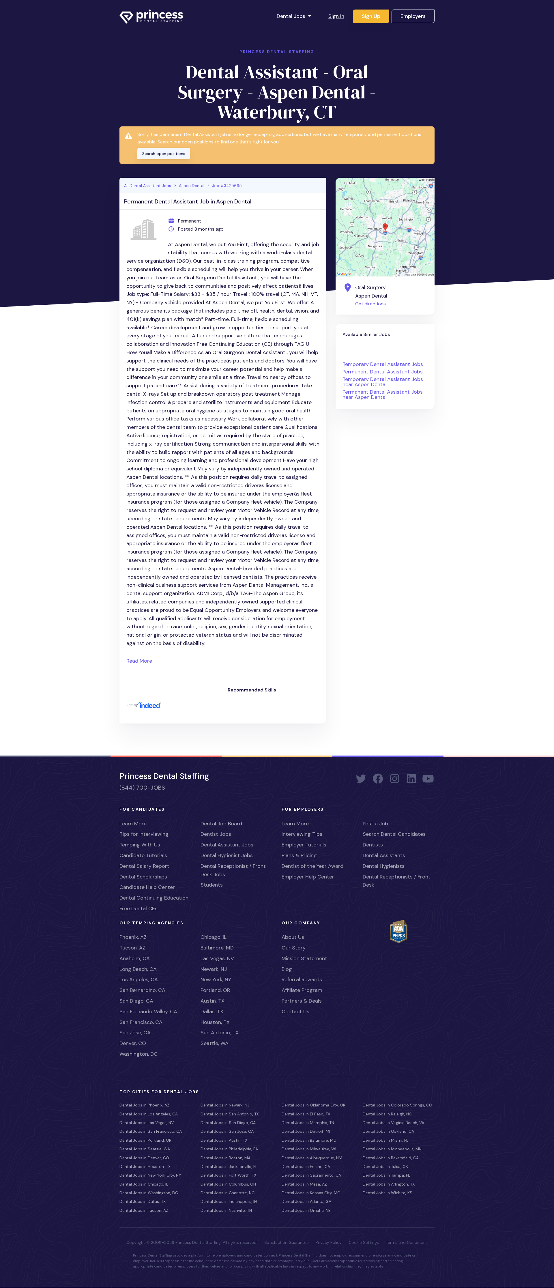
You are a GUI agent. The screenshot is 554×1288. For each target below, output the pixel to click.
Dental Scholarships (143, 876)
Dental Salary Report (144, 866)
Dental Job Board (221, 823)
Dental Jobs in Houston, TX (145, 1166)
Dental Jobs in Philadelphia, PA (229, 1148)
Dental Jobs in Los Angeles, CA (148, 1114)
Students (212, 884)
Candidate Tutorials (143, 855)
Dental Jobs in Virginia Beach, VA (393, 1122)
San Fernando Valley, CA (148, 1011)
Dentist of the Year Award (312, 866)
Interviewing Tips (302, 834)
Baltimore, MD (217, 947)
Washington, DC (138, 1053)
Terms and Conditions (407, 1242)
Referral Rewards (302, 979)
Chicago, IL (214, 937)
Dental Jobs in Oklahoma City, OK (313, 1105)
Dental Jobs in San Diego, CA (228, 1122)
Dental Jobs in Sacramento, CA (311, 1175)
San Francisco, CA (140, 1022)
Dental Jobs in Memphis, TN (308, 1122)
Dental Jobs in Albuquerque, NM (312, 1157)
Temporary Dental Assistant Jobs (382, 364)
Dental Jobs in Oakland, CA (388, 1131)
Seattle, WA (215, 1043)
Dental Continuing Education (153, 897)
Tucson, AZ (132, 947)
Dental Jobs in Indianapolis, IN (229, 1201)
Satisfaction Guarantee (286, 1242)
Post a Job (375, 823)
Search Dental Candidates (394, 834)
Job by (132, 704)
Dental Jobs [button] (292, 16)
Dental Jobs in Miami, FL (385, 1140)
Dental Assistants (384, 855)
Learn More (133, 823)
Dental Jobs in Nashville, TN (226, 1210)
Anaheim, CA (134, 958)
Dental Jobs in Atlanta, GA (306, 1201)
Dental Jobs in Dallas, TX (142, 1201)
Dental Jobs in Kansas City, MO (311, 1192)
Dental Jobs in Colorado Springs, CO (397, 1105)
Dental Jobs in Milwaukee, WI (309, 1148)
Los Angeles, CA (138, 979)
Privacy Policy (329, 1242)
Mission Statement (304, 958)
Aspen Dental (191, 185)
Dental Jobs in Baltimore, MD (309, 1140)
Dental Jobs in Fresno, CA (306, 1166)
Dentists (373, 844)
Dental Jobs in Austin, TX (224, 1140)
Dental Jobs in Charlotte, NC (227, 1192)
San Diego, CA (136, 1000)
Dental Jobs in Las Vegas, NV (146, 1122)
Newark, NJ (214, 969)
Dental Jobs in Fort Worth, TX (228, 1175)
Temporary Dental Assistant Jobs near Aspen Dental (382, 382)
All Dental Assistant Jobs (147, 185)
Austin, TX (212, 1000)
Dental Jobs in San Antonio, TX (230, 1114)
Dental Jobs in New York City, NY (150, 1175)
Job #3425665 (227, 185)
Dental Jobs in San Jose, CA (227, 1131)
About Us (293, 937)
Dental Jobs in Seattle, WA (144, 1148)
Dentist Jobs (216, 834)
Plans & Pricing (299, 855)
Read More (139, 660)
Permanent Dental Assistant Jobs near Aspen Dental (382, 394)
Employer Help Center (308, 876)
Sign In (336, 16)
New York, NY (216, 979)
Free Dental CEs (138, 908)
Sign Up (371, 16)
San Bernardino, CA (142, 990)
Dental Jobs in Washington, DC (148, 1192)
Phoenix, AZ (133, 937)
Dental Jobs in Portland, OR (145, 1140)
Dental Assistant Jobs (227, 844)
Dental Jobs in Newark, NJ (225, 1105)
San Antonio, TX (220, 1032)
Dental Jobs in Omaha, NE (306, 1210)
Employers (413, 16)
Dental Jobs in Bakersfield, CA (391, 1157)
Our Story (294, 947)
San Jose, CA (135, 1032)
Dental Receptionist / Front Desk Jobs (233, 870)
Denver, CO (132, 1043)
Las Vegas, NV (217, 958)
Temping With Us (139, 844)
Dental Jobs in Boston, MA (225, 1157)
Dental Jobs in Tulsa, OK (385, 1166)
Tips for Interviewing (144, 834)
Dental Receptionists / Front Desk (397, 881)
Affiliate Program (302, 990)
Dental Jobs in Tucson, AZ (143, 1210)
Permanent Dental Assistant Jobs (382, 371)
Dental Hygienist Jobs (227, 855)
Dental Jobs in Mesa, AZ (304, 1184)
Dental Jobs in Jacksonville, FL (229, 1166)
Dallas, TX (212, 1011)
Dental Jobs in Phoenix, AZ (144, 1105)
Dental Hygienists (384, 866)
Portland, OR (215, 990)
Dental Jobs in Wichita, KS (387, 1192)
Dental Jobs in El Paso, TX (306, 1114)
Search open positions (163, 153)
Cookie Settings (364, 1242)
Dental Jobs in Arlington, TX (389, 1184)
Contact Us (295, 1011)
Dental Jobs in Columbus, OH (228, 1184)
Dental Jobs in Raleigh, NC (387, 1114)
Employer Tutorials (304, 844)
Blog (287, 969)
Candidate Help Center (147, 887)
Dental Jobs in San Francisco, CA (150, 1131)
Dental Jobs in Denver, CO (144, 1157)
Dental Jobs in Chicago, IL (143, 1184)
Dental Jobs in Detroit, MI (306, 1131)
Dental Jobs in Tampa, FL (386, 1175)
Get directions (370, 304)
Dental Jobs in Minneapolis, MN (392, 1148)
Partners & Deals (302, 1000)
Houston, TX (215, 1022)
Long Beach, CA (138, 969)
